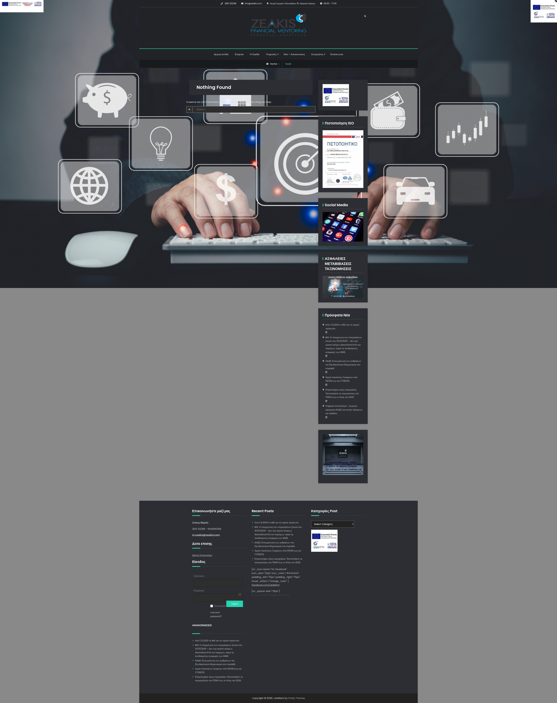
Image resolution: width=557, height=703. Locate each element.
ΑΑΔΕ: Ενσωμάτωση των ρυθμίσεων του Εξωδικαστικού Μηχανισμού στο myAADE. (343, 364)
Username (199, 576)
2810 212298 (230, 3)
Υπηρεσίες (271, 54)
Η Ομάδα (254, 54)
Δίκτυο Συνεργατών (202, 555)
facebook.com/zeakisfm (266, 585)
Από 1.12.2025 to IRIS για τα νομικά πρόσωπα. (217, 640)
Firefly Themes (296, 698)
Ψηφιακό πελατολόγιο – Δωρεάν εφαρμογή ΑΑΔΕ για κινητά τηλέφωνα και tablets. (343, 409)
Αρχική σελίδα (221, 54)
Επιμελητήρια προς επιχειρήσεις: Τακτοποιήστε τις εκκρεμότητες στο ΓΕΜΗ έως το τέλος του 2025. (342, 393)
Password (199, 590)
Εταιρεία (239, 54)
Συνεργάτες (317, 54)
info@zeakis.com (253, 3)
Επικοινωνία (336, 54)
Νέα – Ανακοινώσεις (294, 54)
